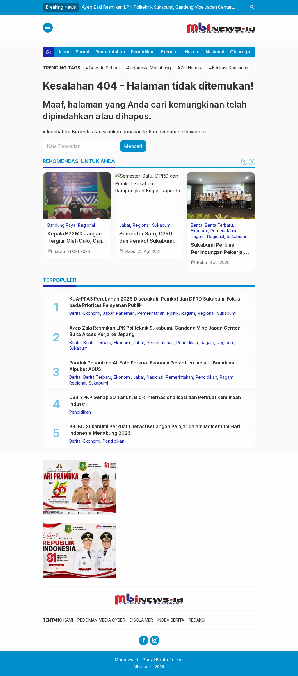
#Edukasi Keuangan (228, 68)
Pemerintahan (110, 52)
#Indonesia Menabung (148, 68)
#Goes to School (103, 68)
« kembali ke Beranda (67, 132)
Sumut (82, 52)
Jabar (63, 52)
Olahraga (240, 52)
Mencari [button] (133, 146)
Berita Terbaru (219, 225)
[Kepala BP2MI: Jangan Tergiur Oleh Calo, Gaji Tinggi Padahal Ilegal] (77, 195)
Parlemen (125, 313)
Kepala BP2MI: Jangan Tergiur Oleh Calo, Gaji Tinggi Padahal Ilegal (74, 240)
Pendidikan (143, 52)
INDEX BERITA (170, 620)
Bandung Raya (61, 225)
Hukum (192, 52)
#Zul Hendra (190, 68)
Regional (86, 225)
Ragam (198, 237)
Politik (173, 313)
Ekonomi (170, 52)
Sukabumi (161, 225)
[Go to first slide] (252, 162)
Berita (196, 225)
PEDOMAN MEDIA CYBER (101, 620)
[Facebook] (143, 640)
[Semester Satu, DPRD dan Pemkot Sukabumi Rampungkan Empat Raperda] (149, 195)
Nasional (215, 52)
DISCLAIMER (141, 620)
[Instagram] (154, 640)
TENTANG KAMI (58, 620)
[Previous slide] (244, 162)
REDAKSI (197, 620)
